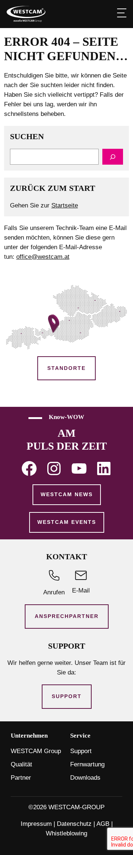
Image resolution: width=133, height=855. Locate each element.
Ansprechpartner (67, 616)
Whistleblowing (66, 833)
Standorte (66, 368)
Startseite (64, 205)
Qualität (21, 764)
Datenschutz (74, 823)
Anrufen (54, 592)
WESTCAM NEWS (67, 494)
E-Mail (81, 590)
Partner (21, 777)
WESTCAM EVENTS (66, 522)
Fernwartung (87, 764)
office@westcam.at (42, 256)
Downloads (85, 777)
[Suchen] (112, 157)
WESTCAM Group (36, 751)
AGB (102, 823)
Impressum (36, 823)
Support (67, 696)
